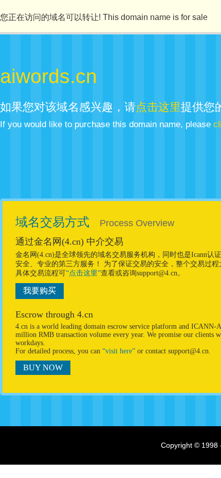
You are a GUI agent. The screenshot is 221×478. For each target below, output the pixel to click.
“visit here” (118, 351)
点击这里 (158, 107)
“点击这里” (83, 273)
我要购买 (39, 290)
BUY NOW (43, 367)
